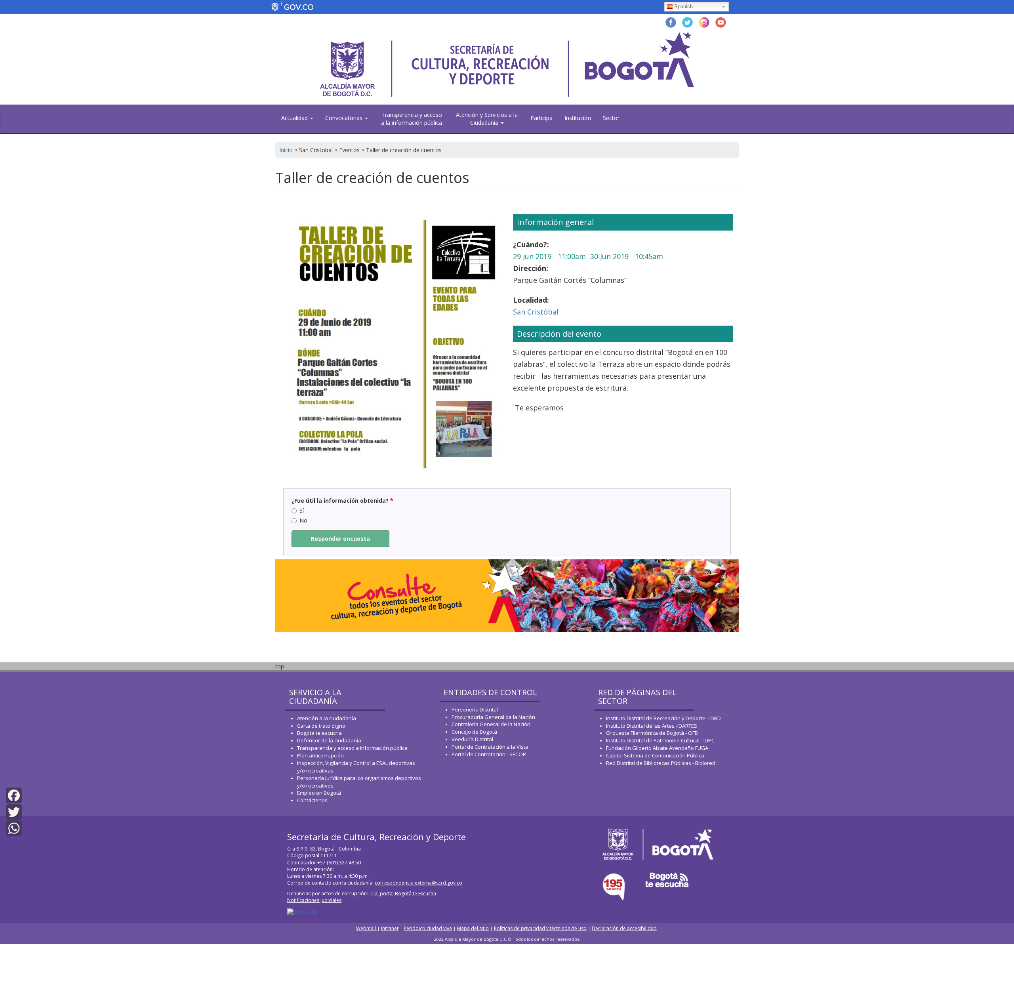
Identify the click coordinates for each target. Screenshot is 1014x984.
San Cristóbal (535, 312)
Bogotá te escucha (319, 732)
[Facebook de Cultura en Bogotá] (670, 21)
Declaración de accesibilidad (624, 928)
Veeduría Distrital (472, 739)
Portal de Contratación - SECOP (489, 754)
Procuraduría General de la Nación (493, 717)
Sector (611, 118)
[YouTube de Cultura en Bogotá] (720, 21)
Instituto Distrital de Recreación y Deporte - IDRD (663, 718)
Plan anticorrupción (320, 755)
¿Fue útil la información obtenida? (342, 500)
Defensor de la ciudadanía (329, 740)
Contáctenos (312, 800)
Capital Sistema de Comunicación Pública (655, 755)
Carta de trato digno (321, 725)
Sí (301, 510)
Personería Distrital (475, 709)
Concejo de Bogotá (474, 731)
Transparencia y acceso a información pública (352, 747)
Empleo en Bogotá (319, 792)
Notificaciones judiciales (314, 900)
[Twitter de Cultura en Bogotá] (687, 21)
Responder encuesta (340, 538)
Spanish (683, 7)
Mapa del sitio (473, 928)
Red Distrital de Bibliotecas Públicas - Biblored (660, 763)
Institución (577, 118)
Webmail (366, 928)
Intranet (389, 928)
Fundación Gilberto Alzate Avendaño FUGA (657, 747)
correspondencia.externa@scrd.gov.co (418, 882)
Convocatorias (344, 118)
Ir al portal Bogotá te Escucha (403, 893)
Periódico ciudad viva (428, 928)
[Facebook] (14, 795)
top (279, 666)
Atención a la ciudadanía (326, 718)
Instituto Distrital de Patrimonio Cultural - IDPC (660, 740)
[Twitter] (14, 811)
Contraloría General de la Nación (491, 724)
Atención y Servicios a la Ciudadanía (487, 118)
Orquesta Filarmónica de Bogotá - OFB (652, 732)
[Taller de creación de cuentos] (391, 339)
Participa (541, 118)
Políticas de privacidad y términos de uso (540, 928)
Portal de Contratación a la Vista (490, 746)
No (303, 520)
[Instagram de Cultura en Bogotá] (704, 21)
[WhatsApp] (14, 827)
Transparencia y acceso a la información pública (411, 118)
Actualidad (295, 118)
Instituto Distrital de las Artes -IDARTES (652, 725)
